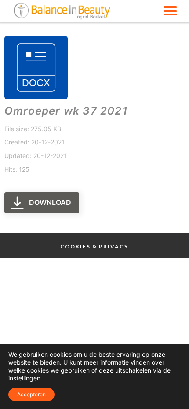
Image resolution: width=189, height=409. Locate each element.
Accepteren (31, 394)
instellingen (24, 378)
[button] (171, 11)
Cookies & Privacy (94, 246)
